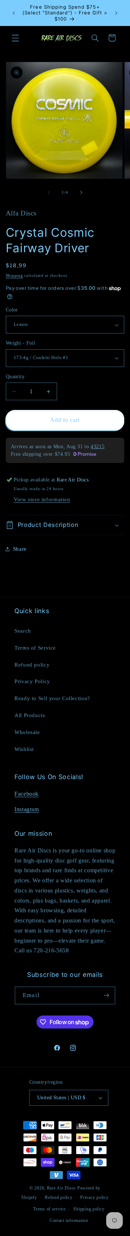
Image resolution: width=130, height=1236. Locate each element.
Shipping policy (88, 1209)
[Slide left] (49, 192)
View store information (42, 499)
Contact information (68, 1220)
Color (12, 310)
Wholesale (27, 732)
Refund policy (31, 665)
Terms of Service (35, 648)
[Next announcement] (116, 13)
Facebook (26, 794)
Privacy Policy (32, 681)
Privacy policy (94, 1197)
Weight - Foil (20, 343)
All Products (29, 715)
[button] (15, 38)
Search (22, 631)
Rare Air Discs (61, 1188)
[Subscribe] (106, 995)
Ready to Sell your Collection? (52, 698)
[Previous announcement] (14, 13)
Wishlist (24, 749)
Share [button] (20, 549)
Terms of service (49, 1209)
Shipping (14, 276)
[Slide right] (81, 192)
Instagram (26, 809)
